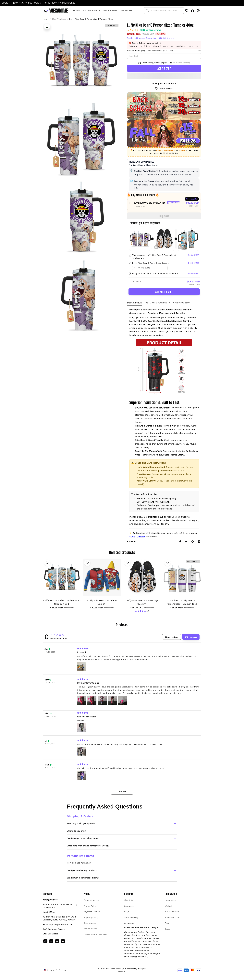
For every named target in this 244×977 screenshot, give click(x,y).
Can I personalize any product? (82, 870)
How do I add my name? (79, 863)
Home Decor (170, 150)
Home (46, 19)
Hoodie (182, 150)
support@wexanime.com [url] (61, 924)
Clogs (158, 150)
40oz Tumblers (59, 19)
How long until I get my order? (82, 823)
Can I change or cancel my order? (83, 838)
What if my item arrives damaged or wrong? (88, 846)
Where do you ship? (76, 831)
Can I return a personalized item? (83, 878)
